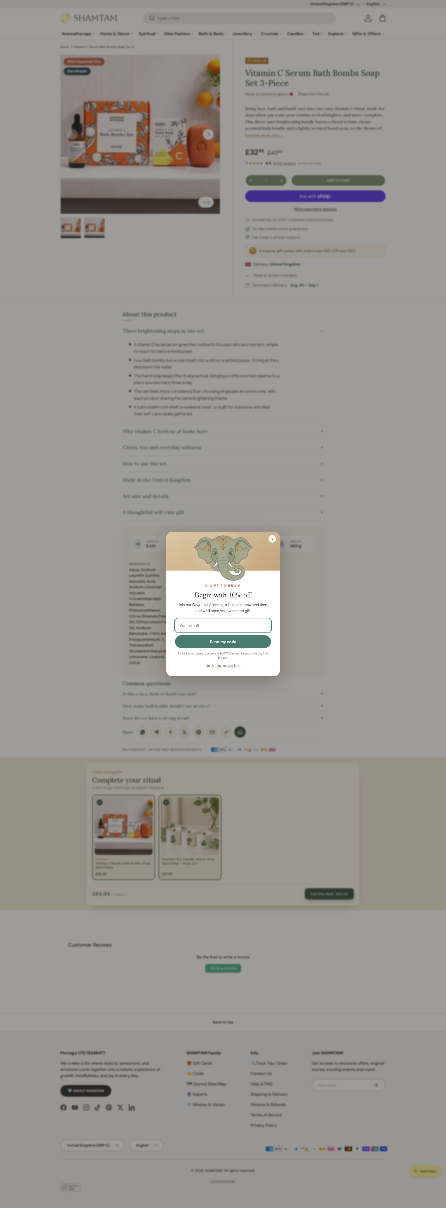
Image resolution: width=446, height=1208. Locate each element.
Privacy (222, 657)
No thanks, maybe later (223, 665)
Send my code (223, 641)
